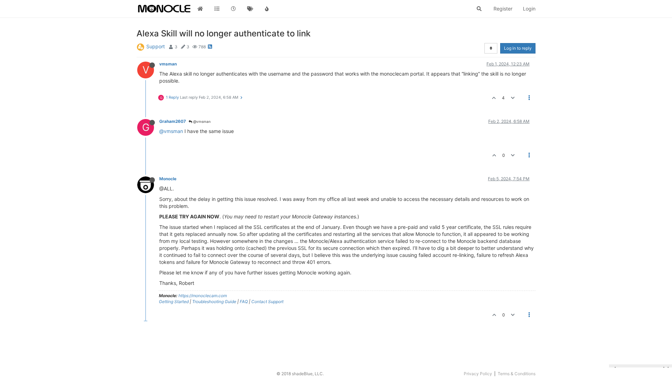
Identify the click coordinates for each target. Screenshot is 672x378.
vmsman (168, 63)
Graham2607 (172, 121)
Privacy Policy (478, 373)
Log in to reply (518, 48)
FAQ (244, 301)
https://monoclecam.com (202, 295)
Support (155, 46)
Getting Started (174, 301)
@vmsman (201, 121)
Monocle (167, 178)
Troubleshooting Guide (214, 301)
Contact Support (267, 301)
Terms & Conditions (517, 373)
